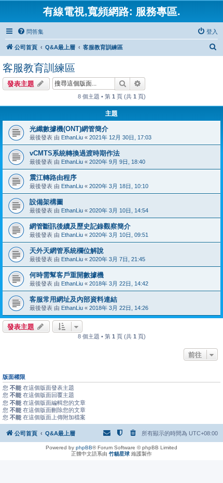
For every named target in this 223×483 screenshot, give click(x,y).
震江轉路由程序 (53, 177)
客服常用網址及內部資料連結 (73, 299)
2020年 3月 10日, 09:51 (118, 235)
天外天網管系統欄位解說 (67, 250)
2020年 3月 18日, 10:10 (118, 186)
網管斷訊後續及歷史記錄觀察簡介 (80, 226)
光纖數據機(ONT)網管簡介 (69, 129)
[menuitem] (30, 31)
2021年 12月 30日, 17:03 (120, 137)
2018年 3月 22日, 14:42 (118, 283)
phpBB (84, 447)
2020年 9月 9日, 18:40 (117, 162)
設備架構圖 (46, 202)
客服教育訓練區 (39, 68)
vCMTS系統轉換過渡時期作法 (75, 153)
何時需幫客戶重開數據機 (67, 275)
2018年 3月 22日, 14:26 (118, 308)
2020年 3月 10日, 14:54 (118, 210)
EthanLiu (72, 137)
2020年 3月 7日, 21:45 (117, 259)
